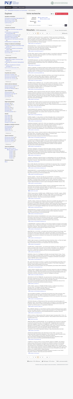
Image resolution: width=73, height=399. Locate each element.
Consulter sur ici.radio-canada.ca (36, 80)
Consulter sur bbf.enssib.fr (35, 161)
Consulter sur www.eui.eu (34, 129)
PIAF (6, 10)
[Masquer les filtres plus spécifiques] (15, 148)
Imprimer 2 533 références (34, 361)
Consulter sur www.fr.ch (34, 283)
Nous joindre (22, 7)
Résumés (65, 33)
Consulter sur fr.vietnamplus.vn (35, 43)
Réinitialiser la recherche (62, 13)
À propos (15, 7)
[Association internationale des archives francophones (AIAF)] (59, 3)
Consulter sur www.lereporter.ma (36, 228)
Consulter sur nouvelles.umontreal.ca (36, 274)
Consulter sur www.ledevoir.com (36, 312)
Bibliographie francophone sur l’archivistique (17, 10)
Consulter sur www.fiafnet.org (35, 339)
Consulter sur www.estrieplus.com (36, 267)
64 (47, 33)
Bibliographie (8, 7)
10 (35, 33)
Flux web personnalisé (62, 361)
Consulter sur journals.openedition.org (37, 72)
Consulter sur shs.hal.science (35, 198)
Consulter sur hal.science (34, 57)
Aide (53, 13)
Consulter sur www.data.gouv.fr (36, 237)
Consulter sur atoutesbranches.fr (36, 120)
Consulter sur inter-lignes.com (35, 155)
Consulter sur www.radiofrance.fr (36, 259)
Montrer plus (8, 25)
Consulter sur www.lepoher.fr (35, 244)
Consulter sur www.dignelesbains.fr (36, 298)
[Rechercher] (66, 25)
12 (40, 33)
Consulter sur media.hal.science (36, 106)
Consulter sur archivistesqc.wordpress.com (38, 137)
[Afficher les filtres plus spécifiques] (18, 88)
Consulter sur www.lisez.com (35, 251)
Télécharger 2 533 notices (48, 361)
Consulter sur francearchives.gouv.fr (36, 51)
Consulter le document (33, 190)
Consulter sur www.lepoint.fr (35, 65)
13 (42, 33)
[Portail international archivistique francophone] (12, 3)
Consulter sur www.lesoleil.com (35, 146)
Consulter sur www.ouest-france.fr (36, 207)
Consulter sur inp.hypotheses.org (36, 114)
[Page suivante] (49, 33)
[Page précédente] (27, 33)
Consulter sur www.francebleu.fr (36, 183)
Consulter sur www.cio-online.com (36, 306)
